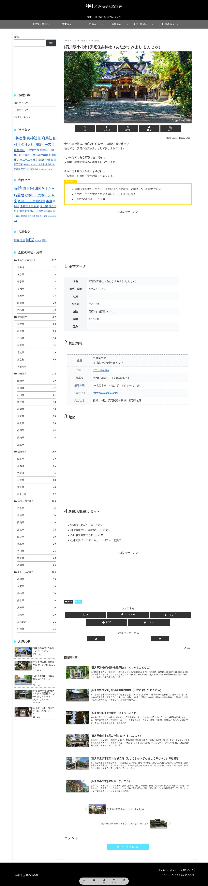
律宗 (33, 216)
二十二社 (27, 159)
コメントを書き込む (127, 847)
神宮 (35, 159)
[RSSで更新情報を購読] (160, 638)
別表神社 (30, 138)
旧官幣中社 (44, 159)
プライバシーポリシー (168, 870)
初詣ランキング (22, 117)
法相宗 (44, 216)
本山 (49, 201)
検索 (16, 37)
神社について (21, 103)
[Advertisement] (128, 234)
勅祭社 (34, 164)
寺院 (18, 188)
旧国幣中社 (32, 150)
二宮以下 (27, 155)
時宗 (29, 216)
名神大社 (27, 144)
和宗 (49, 216)
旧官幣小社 (43, 169)
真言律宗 (48, 211)
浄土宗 (44, 206)
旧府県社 (45, 138)
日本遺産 (38, 240)
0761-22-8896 (101, 370)
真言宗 (28, 188)
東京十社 (25, 169)
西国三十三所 (27, 201)
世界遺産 (19, 240)
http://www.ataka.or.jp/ (105, 393)
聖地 (44, 240)
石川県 (69, 602)
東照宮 (41, 164)
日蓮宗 (20, 211)
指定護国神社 (40, 155)
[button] (170, 128)
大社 (19, 159)
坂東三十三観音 (29, 206)
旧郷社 (39, 144)
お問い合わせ (187, 870)
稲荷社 (27, 164)
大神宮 (49, 169)
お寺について (21, 110)
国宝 (30, 239)
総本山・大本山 (36, 195)
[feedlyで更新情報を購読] (96, 638)
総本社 (44, 150)
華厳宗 (38, 216)
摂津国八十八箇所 (34, 211)
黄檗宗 (24, 216)
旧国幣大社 (34, 169)
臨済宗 (40, 201)
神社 (79, 602)
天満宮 (48, 164)
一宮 (48, 144)
